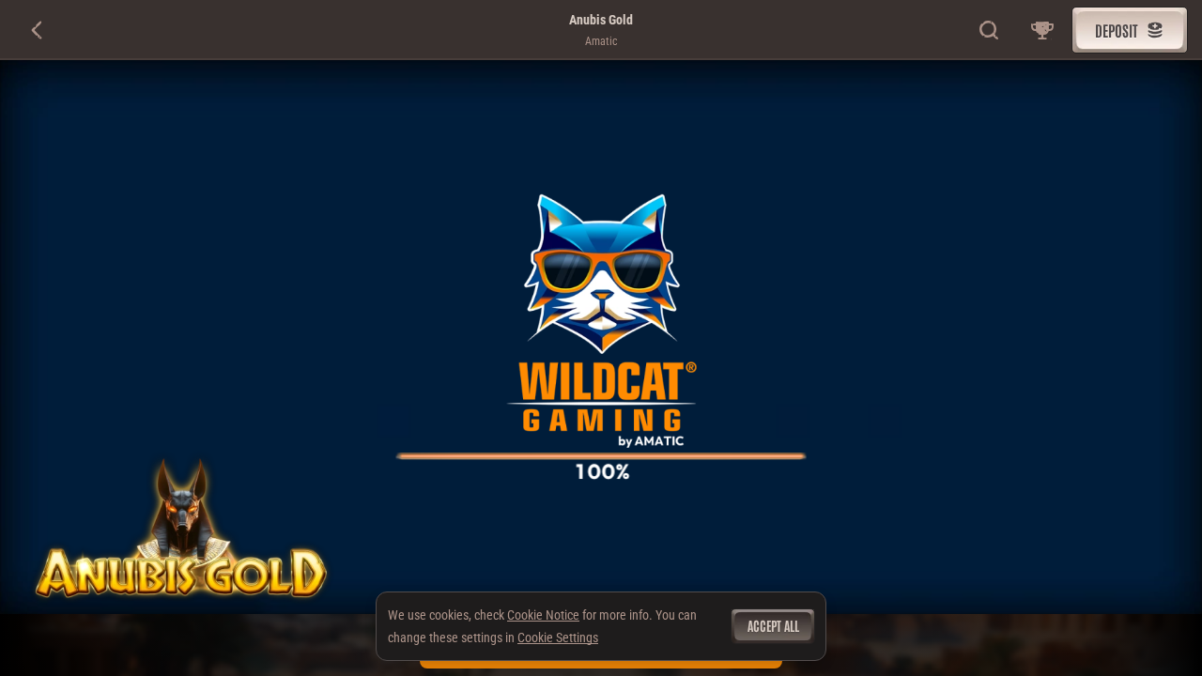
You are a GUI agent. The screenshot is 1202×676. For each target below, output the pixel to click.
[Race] (1042, 30)
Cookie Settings (557, 637)
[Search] (989, 30)
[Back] (37, 30)
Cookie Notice (543, 614)
